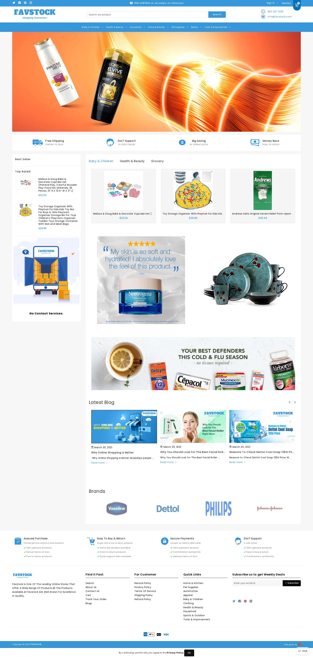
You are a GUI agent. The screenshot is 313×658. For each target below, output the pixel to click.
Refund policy (142, 599)
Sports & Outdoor (194, 615)
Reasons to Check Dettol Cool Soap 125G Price (262, 452)
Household (136, 27)
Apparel (188, 595)
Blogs (89, 603)
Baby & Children (91, 27)
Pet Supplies (178, 27)
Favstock (36, 644)
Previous (19, 82)
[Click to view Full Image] (124, 426)
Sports (195, 27)
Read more (98, 462)
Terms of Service (145, 591)
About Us (91, 587)
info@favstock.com (280, 16)
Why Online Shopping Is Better (112, 452)
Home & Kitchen (157, 27)
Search (90, 583)
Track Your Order (96, 599)
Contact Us (92, 591)
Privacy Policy (142, 587)
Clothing (188, 603)
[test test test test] (141, 280)
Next (293, 82)
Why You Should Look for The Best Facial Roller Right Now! (201, 452)
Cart (88, 595)
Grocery (157, 161)
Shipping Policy (143, 595)
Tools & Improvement (216, 27)
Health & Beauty (115, 27)
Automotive (190, 591)
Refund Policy (142, 583)
